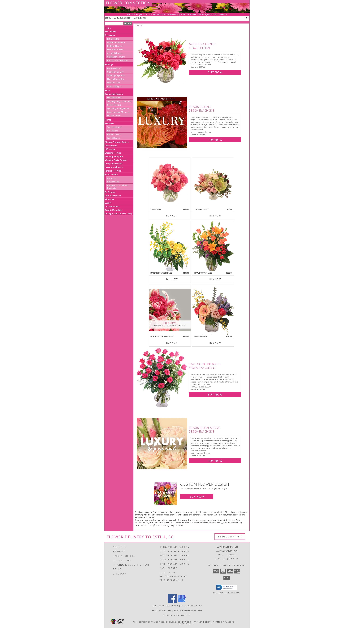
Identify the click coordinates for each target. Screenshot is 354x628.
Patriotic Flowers (113, 170)
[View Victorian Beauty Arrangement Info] (213, 183)
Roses (107, 90)
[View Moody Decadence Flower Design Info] (162, 57)
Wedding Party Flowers (116, 160)
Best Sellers (110, 31)
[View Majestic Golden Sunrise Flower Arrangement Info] (170, 246)
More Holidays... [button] (114, 86)
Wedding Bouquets (114, 156)
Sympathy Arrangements (118, 108)
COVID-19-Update (113, 210)
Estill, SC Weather (162, 610)
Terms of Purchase (224, 622)
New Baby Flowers (115, 49)
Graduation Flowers (116, 56)
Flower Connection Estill (177, 615)
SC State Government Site (188, 610)
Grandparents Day (115, 71)
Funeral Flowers (114, 97)
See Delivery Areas (230, 536)
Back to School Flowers (117, 60)
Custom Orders (112, 206)
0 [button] (248, 18)
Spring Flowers (113, 138)
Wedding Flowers (113, 153)
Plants (108, 119)
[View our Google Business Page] (181, 602)
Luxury (108, 203)
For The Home (113, 115)
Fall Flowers (112, 130)
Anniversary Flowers (116, 42)
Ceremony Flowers (114, 167)
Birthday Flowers (114, 46)
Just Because (113, 38)
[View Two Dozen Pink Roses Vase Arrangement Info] (162, 378)
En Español (110, 192)
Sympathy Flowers (114, 94)
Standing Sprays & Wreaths (119, 101)
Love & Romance (113, 195)
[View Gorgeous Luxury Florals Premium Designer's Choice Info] (170, 310)
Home (108, 28)
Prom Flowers (111, 174)
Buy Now (215, 72)
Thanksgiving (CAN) (116, 75)
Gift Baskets (111, 145)
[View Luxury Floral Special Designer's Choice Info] (162, 443)
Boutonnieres (113, 181)
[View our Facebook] (172, 602)
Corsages (111, 178)
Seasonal (109, 123)
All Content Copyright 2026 (149, 622)
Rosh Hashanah (114, 68)
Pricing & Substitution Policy (118, 213)
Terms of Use (185, 623)
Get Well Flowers (114, 53)
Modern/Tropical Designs (117, 142)
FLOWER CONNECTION (128, 3)
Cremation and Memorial (118, 112)
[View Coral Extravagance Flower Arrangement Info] (213, 246)
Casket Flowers (114, 105)
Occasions (110, 35)
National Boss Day (115, 79)
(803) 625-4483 (141, 18)
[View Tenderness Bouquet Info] (170, 183)
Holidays (109, 64)
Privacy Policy (202, 622)
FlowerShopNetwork (178, 622)
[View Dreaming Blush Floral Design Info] (213, 310)
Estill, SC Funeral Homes (165, 605)
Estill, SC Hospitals (191, 605)
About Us (109, 199)
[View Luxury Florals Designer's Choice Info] (162, 122)
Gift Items (110, 149)
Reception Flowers (113, 163)
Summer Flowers (114, 127)
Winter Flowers (114, 134)
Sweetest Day (113, 82)
